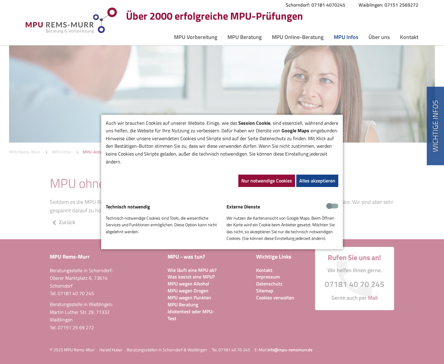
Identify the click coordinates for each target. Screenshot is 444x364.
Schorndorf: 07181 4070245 (315, 4)
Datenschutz (272, 138)
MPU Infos (346, 37)
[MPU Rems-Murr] (71, 20)
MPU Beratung (244, 37)
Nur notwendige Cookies (266, 180)
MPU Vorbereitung (195, 37)
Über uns (379, 37)
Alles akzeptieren (317, 180)
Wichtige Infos (435, 126)
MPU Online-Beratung (297, 37)
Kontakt (409, 37)
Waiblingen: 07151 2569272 (388, 4)
